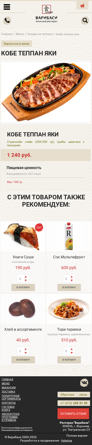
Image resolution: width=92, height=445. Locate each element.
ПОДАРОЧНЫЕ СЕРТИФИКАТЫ (11, 397)
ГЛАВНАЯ (7, 379)
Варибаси (14, 437)
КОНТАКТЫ (9, 402)
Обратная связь (73, 394)
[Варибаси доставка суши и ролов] (46, 13)
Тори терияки (69, 329)
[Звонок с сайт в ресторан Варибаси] (7, 20)
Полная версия (77, 435)
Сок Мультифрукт (69, 257)
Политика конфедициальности (16, 428)
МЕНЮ (6, 383)
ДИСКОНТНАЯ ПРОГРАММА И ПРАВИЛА (10, 417)
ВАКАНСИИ (9, 387)
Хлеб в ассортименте (23, 329)
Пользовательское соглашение (17, 430)
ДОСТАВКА (8, 391)
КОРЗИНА (83, 8)
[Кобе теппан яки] (46, 92)
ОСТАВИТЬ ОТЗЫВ (73, 413)
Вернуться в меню (16, 43)
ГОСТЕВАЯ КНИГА (8, 408)
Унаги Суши (23, 257)
